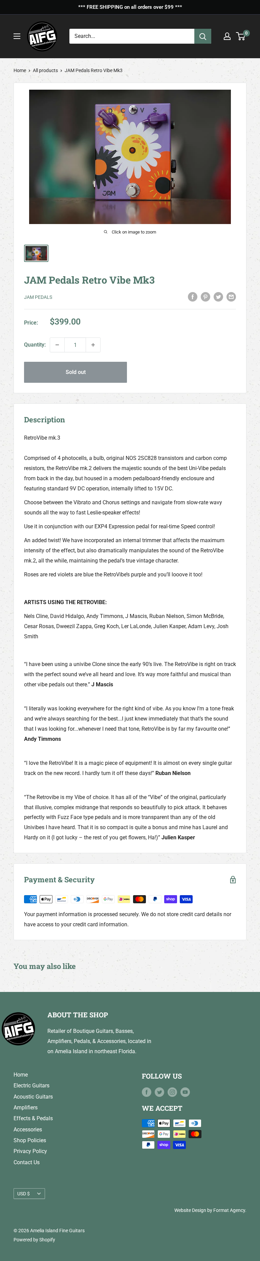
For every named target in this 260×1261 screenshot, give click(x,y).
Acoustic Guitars (33, 1096)
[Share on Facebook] (192, 296)
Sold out (76, 372)
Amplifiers (26, 1107)
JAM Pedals (38, 297)
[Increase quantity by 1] (93, 345)
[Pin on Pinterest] (205, 296)
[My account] (227, 36)
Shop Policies (30, 1140)
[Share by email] (231, 296)
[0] (241, 36)
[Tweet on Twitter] (218, 296)
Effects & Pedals (33, 1118)
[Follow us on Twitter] (159, 1092)
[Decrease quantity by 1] (57, 345)
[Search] (202, 36)
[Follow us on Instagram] (172, 1092)
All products (45, 70)
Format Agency (229, 1210)
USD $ (23, 1193)
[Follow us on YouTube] (185, 1092)
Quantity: (35, 344)
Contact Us (27, 1162)
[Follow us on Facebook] (146, 1092)
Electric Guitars (31, 1085)
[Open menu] (17, 36)
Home (20, 70)
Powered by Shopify (34, 1239)
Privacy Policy (30, 1151)
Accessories (28, 1129)
